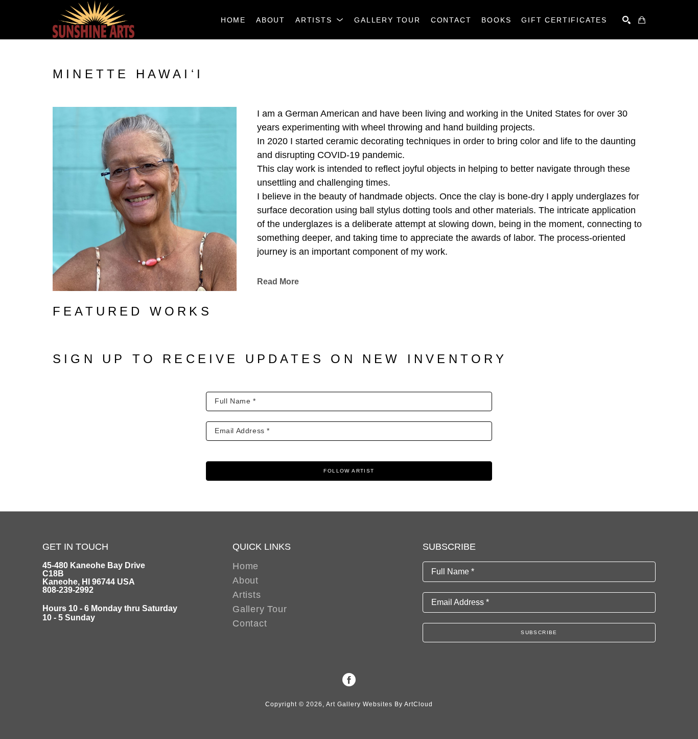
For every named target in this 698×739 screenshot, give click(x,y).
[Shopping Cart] (641, 20)
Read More (278, 281)
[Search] (626, 20)
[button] (319, 20)
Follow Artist (348, 471)
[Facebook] (349, 679)
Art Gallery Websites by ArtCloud (379, 704)
